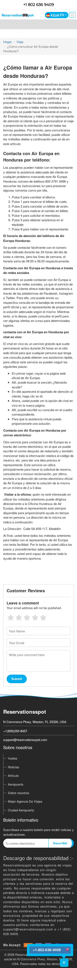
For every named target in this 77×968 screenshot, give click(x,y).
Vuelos (12, 758)
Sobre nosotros (18, 792)
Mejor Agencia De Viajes (25, 801)
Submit (16, 678)
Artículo (13, 775)
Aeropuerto (15, 784)
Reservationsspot (24, 711)
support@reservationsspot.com (25, 739)
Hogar (7, 41)
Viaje (19, 41)
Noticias (13, 767)
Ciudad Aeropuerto (21, 810)
